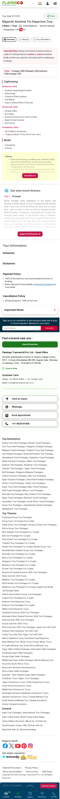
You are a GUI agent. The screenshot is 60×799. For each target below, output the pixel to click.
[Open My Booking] (47, 3)
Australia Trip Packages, (13, 494)
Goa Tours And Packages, (14, 446)
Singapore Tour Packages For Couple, (19, 561)
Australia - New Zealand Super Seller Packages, (23, 675)
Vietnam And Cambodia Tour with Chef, (20, 631)
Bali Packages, (8, 472)
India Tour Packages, (12, 712)
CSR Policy (47, 772)
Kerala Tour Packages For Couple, (17, 546)
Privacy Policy (31, 768)
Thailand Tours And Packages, (40, 450)
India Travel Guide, (11, 717)
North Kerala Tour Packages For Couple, (20, 583)
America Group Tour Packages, (42, 524)
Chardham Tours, (10, 678)
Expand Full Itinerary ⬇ (30, 234)
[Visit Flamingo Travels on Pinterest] (24, 746)
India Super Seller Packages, (43, 649)
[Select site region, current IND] (40, 3)
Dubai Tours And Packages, (14, 487)
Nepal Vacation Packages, (14, 461)
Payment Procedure (44, 284)
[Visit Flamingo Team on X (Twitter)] (11, 746)
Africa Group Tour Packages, (15, 528)
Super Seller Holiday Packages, (16, 649)
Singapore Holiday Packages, (39, 446)
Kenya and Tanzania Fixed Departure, (19, 667)
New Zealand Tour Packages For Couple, (20, 532)
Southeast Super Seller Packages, (17, 653)
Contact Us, (41, 721)
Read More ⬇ (30, 176)
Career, (18, 725)
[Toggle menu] (55, 3)
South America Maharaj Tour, (15, 700)
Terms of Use (32, 772)
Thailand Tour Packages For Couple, (18, 543)
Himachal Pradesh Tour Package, (38, 454)
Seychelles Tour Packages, (14, 501)
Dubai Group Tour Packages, (15, 524)
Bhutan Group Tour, (42, 546)
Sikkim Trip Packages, (36, 461)
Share (52, 16)
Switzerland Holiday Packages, (40, 479)
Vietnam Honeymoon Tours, (15, 697)
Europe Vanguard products (14, 704)
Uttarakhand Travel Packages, (15, 457)
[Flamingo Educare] (28, 757)
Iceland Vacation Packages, (14, 476)
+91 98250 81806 (16, 379)
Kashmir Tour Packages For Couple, (18, 605)
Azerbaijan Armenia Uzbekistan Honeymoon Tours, (25, 693)
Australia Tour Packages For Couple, (18, 554)
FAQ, (25, 725)
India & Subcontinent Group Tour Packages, (22, 594)
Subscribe (49, 328)
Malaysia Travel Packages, (14, 450)
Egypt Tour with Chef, (33, 634)
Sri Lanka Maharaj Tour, (12, 645)
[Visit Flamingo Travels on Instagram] (30, 746)
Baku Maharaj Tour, (10, 642)
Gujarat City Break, (45, 587)
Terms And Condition (12, 772)
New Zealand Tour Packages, (38, 494)
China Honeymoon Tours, (38, 682)
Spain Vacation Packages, (14, 479)
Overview (11, 39)
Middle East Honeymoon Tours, (16, 689)
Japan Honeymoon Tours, (14, 682)
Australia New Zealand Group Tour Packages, (23, 550)
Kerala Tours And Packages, (15, 443)
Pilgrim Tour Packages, (28, 678)
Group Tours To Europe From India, (18, 521)
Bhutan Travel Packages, (39, 443)
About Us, (30, 721)
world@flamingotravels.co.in (21, 383)
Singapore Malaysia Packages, (29, 472)
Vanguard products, (38, 700)
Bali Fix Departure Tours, (13, 638)
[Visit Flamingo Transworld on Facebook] (5, 746)
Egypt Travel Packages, (12, 498)
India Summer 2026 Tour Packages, (18, 620)
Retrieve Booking (28, 729)
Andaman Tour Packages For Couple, (19, 587)
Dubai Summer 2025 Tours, (14, 576)
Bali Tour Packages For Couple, (16, 536)
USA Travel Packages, (12, 490)
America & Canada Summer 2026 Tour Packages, (24, 572)
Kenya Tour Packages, (12, 505)
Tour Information (43, 39)
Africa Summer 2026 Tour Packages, (19, 627)
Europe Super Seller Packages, (16, 656)
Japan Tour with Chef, (46, 627)
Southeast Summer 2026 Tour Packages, (21, 612)
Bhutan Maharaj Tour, (44, 660)
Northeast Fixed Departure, (37, 638)
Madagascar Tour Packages (15, 509)
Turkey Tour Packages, (35, 483)
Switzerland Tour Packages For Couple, (20, 539)
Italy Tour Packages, (37, 476)
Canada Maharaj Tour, (38, 697)
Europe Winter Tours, (42, 642)
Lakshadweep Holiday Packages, (38, 505)
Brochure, (20, 721)
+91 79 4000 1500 (35, 379)
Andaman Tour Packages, (35, 465)
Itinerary (25, 39)
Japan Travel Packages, (35, 468)
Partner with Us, (35, 725)
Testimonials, (8, 725)
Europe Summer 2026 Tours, (15, 623)
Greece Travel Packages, (13, 483)
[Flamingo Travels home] (12, 3)
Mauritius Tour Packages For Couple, (19, 565)
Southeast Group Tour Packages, (17, 517)
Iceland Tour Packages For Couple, (18, 598)
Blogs (42, 717)
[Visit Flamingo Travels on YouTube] (18, 746)
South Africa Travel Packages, (41, 501)
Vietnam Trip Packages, (13, 468)
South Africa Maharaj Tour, (36, 645)
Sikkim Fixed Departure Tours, (15, 609)
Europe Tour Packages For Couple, (18, 568)
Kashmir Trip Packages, (12, 465)
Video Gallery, (8, 721)
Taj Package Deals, (10, 590)
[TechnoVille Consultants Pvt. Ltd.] (11, 757)
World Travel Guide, (29, 717)
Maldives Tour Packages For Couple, (18, 579)
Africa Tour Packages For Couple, (17, 557)
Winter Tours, (26, 642)
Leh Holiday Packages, (12, 454)
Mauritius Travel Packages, (36, 498)
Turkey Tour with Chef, (12, 634)
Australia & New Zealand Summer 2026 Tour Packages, (27, 616)
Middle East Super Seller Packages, (18, 660)
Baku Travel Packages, (38, 487)
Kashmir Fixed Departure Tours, (16, 601)
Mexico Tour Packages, (33, 490)
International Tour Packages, (36, 712)
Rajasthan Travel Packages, (42, 457)
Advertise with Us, (10, 729)
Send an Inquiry (48, 786)
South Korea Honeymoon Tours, (17, 686)
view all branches (30, 344)
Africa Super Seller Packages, (15, 671)
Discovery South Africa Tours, (15, 664)
